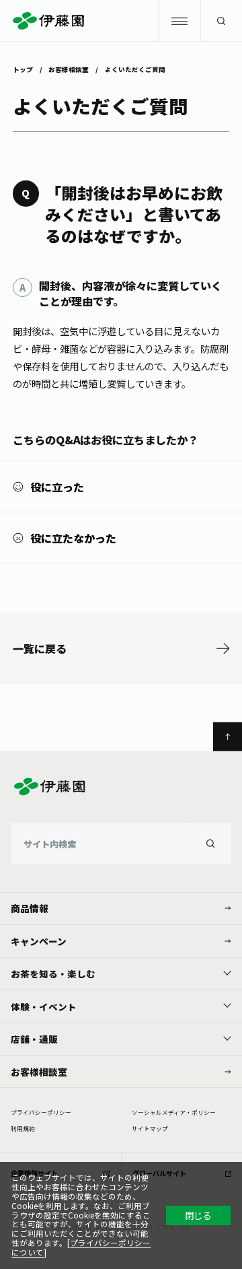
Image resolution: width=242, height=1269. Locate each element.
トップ (23, 69)
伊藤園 (121, 21)
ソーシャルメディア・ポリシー (174, 1112)
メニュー (179, 21)
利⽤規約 (23, 1128)
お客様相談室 (68, 69)
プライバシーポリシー (41, 1112)
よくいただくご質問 (135, 69)
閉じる (198, 1215)
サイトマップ (150, 1128)
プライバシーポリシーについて (81, 1247)
